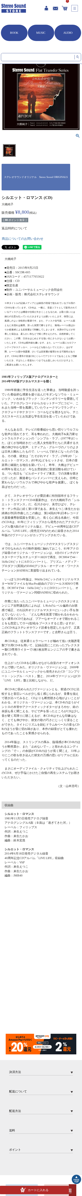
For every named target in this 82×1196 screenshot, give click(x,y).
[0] (64, 8)
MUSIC (41, 32)
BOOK (14, 32)
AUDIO (67, 32)
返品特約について (14, 228)
